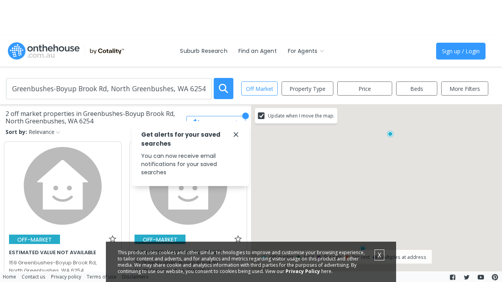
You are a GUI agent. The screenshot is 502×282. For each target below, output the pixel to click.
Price (364, 88)
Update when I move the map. (301, 115)
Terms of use (101, 276)
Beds (416, 88)
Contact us (33, 276)
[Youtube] (481, 277)
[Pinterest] (495, 277)
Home (9, 276)
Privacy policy (66, 276)
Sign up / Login (461, 51)
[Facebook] (452, 277)
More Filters (464, 88)
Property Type (307, 88)
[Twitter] (467, 277)
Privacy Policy (303, 271)
